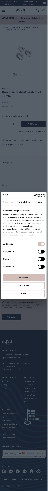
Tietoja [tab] (39, 202)
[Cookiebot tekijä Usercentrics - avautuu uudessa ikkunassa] (34, 195)
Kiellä (23, 294)
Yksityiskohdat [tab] (23, 202)
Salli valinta (24, 286)
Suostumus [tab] (8, 202)
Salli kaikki (23, 278)
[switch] (41, 251)
